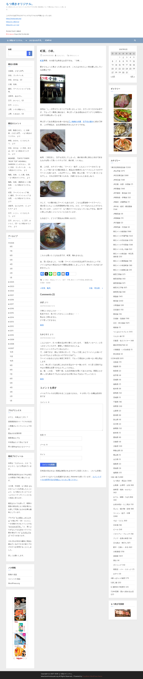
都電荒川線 (88, 280)
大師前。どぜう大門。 (16, 71)
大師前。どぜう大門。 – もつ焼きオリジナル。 (20, 133)
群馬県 (115, 393)
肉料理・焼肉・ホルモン (122, 489)
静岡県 (115, 428)
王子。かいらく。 (15, 220)
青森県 (115, 366)
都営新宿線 (117, 283)
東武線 (115, 301)
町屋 (42, 61)
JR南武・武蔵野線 (120, 202)
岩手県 (115, 375)
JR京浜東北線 (118, 175)
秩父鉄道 (116, 354)
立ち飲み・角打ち (120, 543)
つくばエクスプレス (120, 332)
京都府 (115, 442)
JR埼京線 (116, 180)
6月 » (133, 76)
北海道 (115, 362)
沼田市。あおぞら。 (15, 96)
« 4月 (113, 76)
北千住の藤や (88, 121)
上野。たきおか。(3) (16, 114)
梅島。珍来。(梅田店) (16, 182)
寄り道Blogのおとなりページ (19, 447)
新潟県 (115, 415)
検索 (10, 49)
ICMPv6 (48, 40)
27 (113, 72)
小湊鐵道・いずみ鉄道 (121, 349)
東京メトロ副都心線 (120, 270)
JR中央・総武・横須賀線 (122, 206)
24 (127, 68)
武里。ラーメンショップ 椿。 (19, 192)
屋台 (115, 560)
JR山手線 (116, 171)
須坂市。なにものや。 (16, 206)
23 (123, 68)
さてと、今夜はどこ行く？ (18, 417)
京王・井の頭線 (119, 323)
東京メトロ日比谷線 (120, 240)
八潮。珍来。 (13, 84)
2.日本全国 (115, 358)
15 (120, 65)
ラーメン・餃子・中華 (62, 280)
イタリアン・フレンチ (121, 534)
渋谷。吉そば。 (14, 148)
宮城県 (115, 380)
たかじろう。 (61, 55)
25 (130, 68)
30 (123, 72)
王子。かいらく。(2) (16, 100)
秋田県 (115, 371)
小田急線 (116, 305)
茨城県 (115, 397)
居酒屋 (115, 556)
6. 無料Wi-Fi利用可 (118, 587)
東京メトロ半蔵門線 (120, 236)
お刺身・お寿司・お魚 (121, 485)
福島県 (115, 384)
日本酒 (115, 525)
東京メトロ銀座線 (120, 231)
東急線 (115, 296)
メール (44, 445)
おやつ (115, 574)
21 (116, 68)
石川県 (115, 424)
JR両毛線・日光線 (120, 227)
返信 (42, 325)
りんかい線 (117, 336)
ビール (115, 529)
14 (116, 65)
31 (127, 72)
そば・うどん (118, 521)
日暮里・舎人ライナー (121, 341)
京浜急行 (116, 310)
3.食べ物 (114, 477)
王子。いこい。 (14, 105)
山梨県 (115, 411)
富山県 (115, 419)
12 (134, 61)
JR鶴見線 (116, 214)
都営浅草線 (117, 279)
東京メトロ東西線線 (120, 261)
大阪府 (115, 446)
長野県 (115, 406)
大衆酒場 (116, 552)
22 (120, 68)
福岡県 (115, 473)
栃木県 (115, 389)
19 (134, 65)
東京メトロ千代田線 (77, 280)
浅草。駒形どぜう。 (15, 130)
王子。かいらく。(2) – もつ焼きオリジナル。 (19, 223)
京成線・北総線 (45, 283)
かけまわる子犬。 (36, 40)
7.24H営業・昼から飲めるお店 (122, 591)
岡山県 (115, 455)
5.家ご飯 (114, 582)
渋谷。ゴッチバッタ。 (16, 75)
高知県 (115, 468)
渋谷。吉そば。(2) (15, 80)
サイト (42, 454)
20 (112, 68)
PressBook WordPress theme (92, 676)
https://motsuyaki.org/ (13, 18)
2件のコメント (74, 55)
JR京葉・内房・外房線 (121, 184)
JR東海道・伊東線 (120, 197)
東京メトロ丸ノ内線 (120, 249)
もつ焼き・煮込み (49, 280)
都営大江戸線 (118, 287)
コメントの (14, 579)
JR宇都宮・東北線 (120, 193)
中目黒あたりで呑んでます (18, 442)
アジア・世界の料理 (120, 538)
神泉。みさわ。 (14, 140)
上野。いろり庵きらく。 (17, 109)
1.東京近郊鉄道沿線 (118, 167)
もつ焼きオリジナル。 (20, 3)
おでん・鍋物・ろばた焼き (123, 497)
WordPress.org (14, 583)
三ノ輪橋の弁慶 (75, 121)
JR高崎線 (116, 218)
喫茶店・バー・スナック (122, 569)
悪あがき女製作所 (15, 433)
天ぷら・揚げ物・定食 (121, 509)
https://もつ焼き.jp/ (12, 22)
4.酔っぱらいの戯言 (118, 578)
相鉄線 (115, 327)
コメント (45, 402)
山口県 (115, 459)
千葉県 (115, 402)
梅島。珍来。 (13, 175)
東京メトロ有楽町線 (120, 265)
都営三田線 (117, 274)
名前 (43, 435)
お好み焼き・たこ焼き (121, 504)
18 (130, 65)
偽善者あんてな (14, 438)
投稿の (12, 574)
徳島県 (115, 464)
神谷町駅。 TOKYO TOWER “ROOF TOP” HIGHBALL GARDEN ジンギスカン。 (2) (19, 161)
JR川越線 (116, 223)
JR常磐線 (116, 189)
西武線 (115, 314)
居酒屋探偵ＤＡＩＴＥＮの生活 (20, 421)
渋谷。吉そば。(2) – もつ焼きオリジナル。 (19, 151)
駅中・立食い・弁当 (120, 547)
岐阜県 (115, 433)
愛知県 (115, 437)
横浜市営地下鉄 (119, 345)
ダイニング (117, 565)
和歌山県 (116, 450)
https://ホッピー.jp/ (12, 25)
